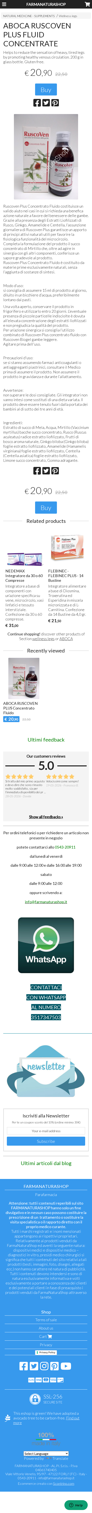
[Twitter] (34, 1368)
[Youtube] (66, 1368)
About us (46, 1328)
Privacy (46, 1344)
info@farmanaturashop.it (56, 1478)
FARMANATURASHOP (46, 4)
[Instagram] (44, 1368)
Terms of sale (46, 1319)
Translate (60, 1458)
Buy (46, 89)
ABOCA (66, 638)
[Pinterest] (54, 1368)
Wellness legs (68, 16)
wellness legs (43, 638)
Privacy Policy (47, 1352)
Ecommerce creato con (46, 1483)
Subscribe (46, 1141)
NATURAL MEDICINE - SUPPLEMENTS (29, 16)
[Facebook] (23, 1368)
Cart (43, 1336)
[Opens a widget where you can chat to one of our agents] (76, 1505)
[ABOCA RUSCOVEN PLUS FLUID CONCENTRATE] (46, 156)
